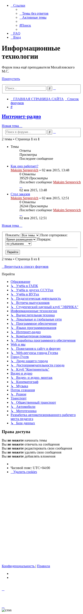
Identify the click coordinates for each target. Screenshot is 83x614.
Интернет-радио (21, 116)
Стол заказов (20, 194)
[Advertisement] (41, 519)
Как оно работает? (24, 166)
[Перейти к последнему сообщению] (20, 186)
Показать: (13, 235)
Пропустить (11, 79)
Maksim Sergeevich (24, 170)
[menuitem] (33, 13)
